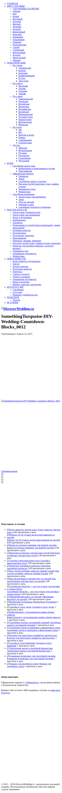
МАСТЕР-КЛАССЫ (17, 210)
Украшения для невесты (24, 253)
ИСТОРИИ (12, 302)
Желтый (17, 24)
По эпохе (17, 127)
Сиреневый (18, 50)
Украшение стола (26, 189)
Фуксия (16, 55)
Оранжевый (19, 39)
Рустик (21, 78)
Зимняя (22, 94)
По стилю (17, 65)
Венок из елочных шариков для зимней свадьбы (30, 548)
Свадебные (18, 289)
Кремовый (18, 37)
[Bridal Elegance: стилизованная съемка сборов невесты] (34, 615)
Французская (24, 119)
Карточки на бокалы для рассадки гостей (33, 554)
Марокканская (25, 114)
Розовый (17, 42)
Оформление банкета (23, 173)
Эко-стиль (23, 81)
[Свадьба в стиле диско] (19, 607)
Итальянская (24, 109)
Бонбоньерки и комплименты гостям (36, 168)
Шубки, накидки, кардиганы (27, 284)
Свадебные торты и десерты (32, 181)
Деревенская (24, 68)
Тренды (16, 300)
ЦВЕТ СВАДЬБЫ (16, 6)
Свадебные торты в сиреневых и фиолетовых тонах (32, 630)
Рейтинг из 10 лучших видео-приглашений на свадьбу (33, 540)
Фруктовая (23, 161)
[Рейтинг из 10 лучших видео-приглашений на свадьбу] (34, 537)
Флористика (24, 191)
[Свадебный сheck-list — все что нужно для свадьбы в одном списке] (34, 589)
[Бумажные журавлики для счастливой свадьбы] (31, 656)
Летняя (21, 88)
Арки (21, 199)
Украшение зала (20, 251)
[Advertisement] (31, 366)
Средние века (25, 142)
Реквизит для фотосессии (25, 295)
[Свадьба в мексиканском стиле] (23, 560)
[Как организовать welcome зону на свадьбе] (29, 578)
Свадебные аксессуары (24, 166)
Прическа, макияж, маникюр (27, 240)
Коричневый (19, 32)
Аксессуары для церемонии (32, 197)
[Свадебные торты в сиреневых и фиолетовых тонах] (33, 627)
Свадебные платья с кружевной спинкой (34, 623)
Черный (16, 60)
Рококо (21, 137)
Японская (23, 124)
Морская (22, 148)
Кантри (22, 70)
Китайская (23, 112)
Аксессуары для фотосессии (26, 212)
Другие (16, 145)
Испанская (23, 106)
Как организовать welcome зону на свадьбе (31, 579)
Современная (25, 140)
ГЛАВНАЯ (12, 3)
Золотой (17, 29)
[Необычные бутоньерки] (20, 602)
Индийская (23, 104)
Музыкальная (25, 150)
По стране (18, 96)
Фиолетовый (19, 52)
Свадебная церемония (23, 194)
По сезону (18, 83)
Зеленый (17, 26)
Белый (16, 16)
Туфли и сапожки (21, 277)
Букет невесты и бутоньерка (26, 261)
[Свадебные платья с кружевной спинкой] (28, 622)
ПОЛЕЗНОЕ (13, 297)
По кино (22, 153)
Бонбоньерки (19, 220)
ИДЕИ (10, 163)
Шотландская (25, 122)
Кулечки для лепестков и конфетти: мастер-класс (31, 638)
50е (20, 130)
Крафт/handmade (26, 75)
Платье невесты (20, 266)
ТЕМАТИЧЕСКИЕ (16, 63)
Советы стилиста (21, 274)
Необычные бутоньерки (45, 602)
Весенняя (23, 86)
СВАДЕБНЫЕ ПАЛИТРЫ (26, 8)
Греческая (23, 101)
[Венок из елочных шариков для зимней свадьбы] (32, 545)
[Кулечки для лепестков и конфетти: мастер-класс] (32, 635)
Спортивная (24, 158)
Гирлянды (23, 176)
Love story (17, 292)
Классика (23, 73)
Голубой (17, 21)
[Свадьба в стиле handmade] (21, 643)
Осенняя (22, 91)
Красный (17, 34)
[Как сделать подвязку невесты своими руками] (31, 571)
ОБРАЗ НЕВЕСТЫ (16, 259)
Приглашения (25, 171)
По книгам (23, 155)
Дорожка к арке (26, 204)
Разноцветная (19, 45)
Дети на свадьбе (26, 202)
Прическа (17, 271)
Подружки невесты (22, 269)
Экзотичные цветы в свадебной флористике (28, 651)
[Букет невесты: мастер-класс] (22, 529)
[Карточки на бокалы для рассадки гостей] (28, 553)
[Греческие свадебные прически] (23, 566)
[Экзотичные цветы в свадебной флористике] (30, 648)
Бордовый (18, 19)
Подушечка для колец (23, 235)
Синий (16, 47)
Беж (15, 14)
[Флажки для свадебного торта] (23, 664)
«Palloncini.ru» (32, 682)
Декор (21, 179)
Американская (25, 99)
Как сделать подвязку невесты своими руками (33, 572)
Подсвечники (19, 233)
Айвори (16, 11)
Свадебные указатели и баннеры (34, 207)
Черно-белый (19, 57)
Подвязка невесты (22, 230)
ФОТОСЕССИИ (15, 287)
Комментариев (9, 471)
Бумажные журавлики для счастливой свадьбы (30, 658)
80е (20, 132)
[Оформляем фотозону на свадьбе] (24, 597)
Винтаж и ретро (26, 135)
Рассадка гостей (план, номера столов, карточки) (37, 243)
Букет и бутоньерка (22, 217)
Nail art (16, 264)
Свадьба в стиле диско (43, 607)
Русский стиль (25, 117)
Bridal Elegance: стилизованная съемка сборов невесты (34, 617)
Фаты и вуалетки (21, 282)
